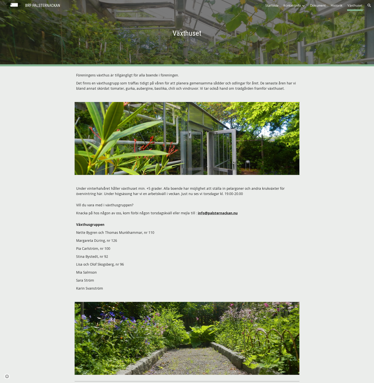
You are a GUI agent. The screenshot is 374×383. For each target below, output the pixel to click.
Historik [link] (336, 5)
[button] (369, 5)
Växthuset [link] (355, 5)
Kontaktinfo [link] (292, 5)
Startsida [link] (271, 5)
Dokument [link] (318, 5)
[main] (187, 33)
